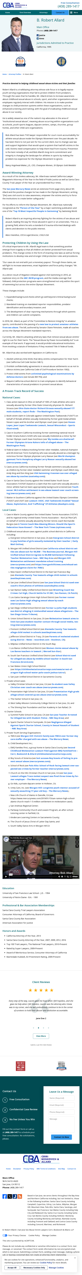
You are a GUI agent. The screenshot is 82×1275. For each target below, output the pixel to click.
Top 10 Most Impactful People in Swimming (36, 211)
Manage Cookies (49, 1235)
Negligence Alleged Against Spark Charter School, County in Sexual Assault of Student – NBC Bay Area (44, 725)
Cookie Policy (34, 1235)
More (76, 12)
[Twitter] (10, 1196)
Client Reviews (41, 982)
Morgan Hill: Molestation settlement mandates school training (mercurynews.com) (40, 561)
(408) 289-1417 (69, 6)
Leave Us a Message (61, 1091)
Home (7, 12)
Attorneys (44, 12)
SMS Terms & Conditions (46, 1169)
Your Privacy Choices (17, 1235)
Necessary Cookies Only (34, 1267)
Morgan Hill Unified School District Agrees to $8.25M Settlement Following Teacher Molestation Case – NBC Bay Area (43, 554)
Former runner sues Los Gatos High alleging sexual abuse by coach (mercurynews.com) (42, 600)
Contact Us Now (61, 1137)
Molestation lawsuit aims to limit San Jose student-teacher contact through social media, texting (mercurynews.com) (44, 621)
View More (41, 1036)
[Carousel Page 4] (48, 1027)
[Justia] (14, 1196)
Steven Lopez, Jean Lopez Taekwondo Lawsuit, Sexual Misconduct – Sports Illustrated (40, 425)
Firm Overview (25, 12)
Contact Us (60, 12)
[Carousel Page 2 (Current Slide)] (38, 1027)
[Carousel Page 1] (33, 1027)
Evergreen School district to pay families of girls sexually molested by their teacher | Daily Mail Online (44, 541)
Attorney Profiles (15, 74)
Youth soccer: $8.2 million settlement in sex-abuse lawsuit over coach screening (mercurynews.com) (42, 490)
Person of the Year (30, 208)
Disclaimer (17, 1169)
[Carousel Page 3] (43, 1027)
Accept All (12, 1267)
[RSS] (20, 1196)
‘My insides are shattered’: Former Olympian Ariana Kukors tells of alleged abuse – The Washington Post (40, 442)
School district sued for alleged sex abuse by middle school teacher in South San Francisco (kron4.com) (43, 658)
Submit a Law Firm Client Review (41, 1045)
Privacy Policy (29, 1169)
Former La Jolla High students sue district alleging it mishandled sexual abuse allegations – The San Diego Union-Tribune (44, 611)
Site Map (61, 1169)
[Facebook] (4, 1196)
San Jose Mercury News (18, 189)
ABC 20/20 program (33, 278)
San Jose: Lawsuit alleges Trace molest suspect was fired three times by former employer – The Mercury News (44, 776)
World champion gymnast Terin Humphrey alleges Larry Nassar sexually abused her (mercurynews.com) (41, 459)
